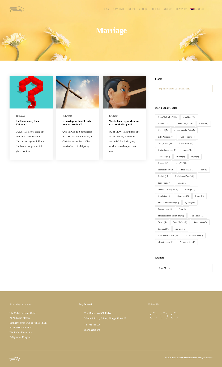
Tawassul (163, 229)
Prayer (199, 196)
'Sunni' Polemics (167, 117)
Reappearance (165, 209)
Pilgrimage (183, 196)
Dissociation (186, 143)
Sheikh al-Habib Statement (171, 216)
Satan (182, 209)
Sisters (162, 222)
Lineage (182, 183)
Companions (165, 143)
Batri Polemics (166, 137)
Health (180, 156)
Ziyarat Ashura (165, 242)
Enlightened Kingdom (20, 337)
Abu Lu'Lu (164, 124)
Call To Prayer (188, 137)
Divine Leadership (167, 150)
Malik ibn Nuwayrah (168, 189)
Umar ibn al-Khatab (168, 235)
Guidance (164, 156)
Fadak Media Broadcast (21, 327)
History (163, 163)
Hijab (195, 156)
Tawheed (180, 229)
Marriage (190, 189)
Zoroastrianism (187, 242)
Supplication (200, 222)
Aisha (203, 124)
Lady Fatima (164, 183)
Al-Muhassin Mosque (20, 318)
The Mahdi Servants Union (23, 313)
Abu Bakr (189, 117)
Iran (204, 170)
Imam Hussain (166, 170)
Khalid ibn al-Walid (184, 176)
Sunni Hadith (180, 222)
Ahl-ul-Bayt (185, 124)
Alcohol (163, 130)
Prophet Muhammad (168, 202)
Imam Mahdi (187, 170)
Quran (190, 202)
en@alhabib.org (92, 330)
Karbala (163, 176)
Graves (187, 150)
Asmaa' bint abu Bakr (184, 130)
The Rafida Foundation (21, 332)
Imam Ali (180, 163)
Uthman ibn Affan (194, 235)
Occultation (164, 196)
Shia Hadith (197, 216)
